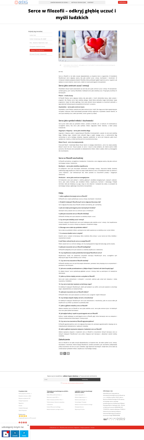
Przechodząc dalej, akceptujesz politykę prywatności (73, 383)
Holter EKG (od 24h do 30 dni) (53, 395)
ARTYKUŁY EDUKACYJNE (78, 2)
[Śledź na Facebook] (61, 353)
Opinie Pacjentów (23, 410)
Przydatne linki (23, 391)
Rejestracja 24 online (80, 409)
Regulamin (21, 403)
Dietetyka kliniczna (79, 407)
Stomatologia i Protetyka (80, 402)
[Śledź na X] (64, 353)
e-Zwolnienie (50, 404)
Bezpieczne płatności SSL (24, 398)
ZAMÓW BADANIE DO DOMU (59, 2)
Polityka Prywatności (23, 400)
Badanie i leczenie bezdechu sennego (83, 404)
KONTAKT (90, 2)
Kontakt (20, 405)
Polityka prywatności (85, 427)
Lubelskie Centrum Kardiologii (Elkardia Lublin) (83, 392)
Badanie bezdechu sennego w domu (55, 409)
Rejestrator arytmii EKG (52, 397)
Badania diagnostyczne (80, 397)
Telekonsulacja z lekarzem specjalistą (55, 402)
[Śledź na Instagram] (68, 353)
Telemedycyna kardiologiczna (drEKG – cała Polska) (58, 392)
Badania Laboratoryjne (80, 399)
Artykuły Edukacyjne (23, 408)
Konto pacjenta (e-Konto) (24, 393)
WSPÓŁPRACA (122, 2)
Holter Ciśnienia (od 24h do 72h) (54, 399)
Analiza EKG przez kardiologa (53, 407)
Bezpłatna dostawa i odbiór (25, 396)
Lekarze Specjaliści (79, 395)
